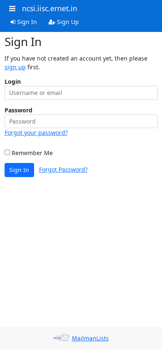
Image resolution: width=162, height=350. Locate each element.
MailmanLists (90, 338)
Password (18, 110)
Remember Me (31, 153)
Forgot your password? (36, 132)
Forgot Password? (63, 169)
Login (13, 81)
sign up (15, 67)
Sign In (26, 22)
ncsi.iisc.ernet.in (49, 8)
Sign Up (67, 22)
